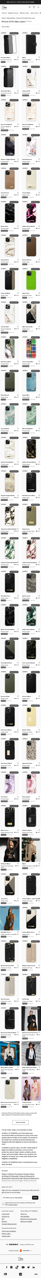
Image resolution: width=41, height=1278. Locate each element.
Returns (4, 1221)
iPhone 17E (7, 1176)
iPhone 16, (22, 1176)
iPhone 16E (15, 1176)
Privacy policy (6, 1233)
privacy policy (13, 1205)
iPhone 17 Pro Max (23, 1174)
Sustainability (25, 1216)
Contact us (5, 1216)
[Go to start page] (4, 7)
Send (35, 1197)
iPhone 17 (5, 1174)
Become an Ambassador (29, 1219)
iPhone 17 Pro (12, 1174)
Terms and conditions (9, 1231)
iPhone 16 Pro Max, (17, 1178)
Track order (5, 1214)
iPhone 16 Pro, (30, 1176)
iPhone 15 (27, 1178)
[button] (20, 1244)
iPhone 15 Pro (34, 1178)
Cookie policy (6, 1236)
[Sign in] (29, 7)
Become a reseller (26, 1221)
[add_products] (17, 57)
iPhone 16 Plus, (6, 1178)
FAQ (3, 1219)
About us (24, 1214)
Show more (20, 1122)
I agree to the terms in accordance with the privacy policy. (20, 1204)
